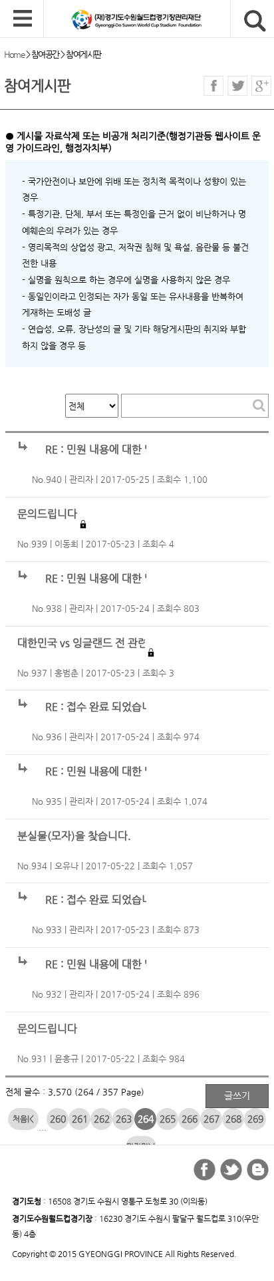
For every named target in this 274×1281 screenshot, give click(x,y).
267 (211, 1118)
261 (80, 1118)
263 (124, 1118)
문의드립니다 (47, 514)
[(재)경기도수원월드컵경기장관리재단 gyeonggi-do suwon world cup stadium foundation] (159, 19)
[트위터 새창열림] (237, 86)
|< (30, 1118)
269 (255, 1118)
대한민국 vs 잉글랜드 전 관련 (82, 643)
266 (190, 1118)
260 (58, 1118)
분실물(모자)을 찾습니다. (74, 836)
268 (233, 1118)
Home (14, 54)
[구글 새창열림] (261, 86)
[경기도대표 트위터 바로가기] (231, 1170)
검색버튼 (255, 21)
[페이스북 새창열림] (213, 86)
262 (102, 1118)
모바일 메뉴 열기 (22, 19)
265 (168, 1118)
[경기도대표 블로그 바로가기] (258, 1170)
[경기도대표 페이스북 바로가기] (204, 1170)
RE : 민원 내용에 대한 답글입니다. (121, 450)
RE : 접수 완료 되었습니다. (105, 707)
